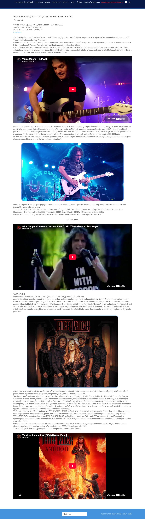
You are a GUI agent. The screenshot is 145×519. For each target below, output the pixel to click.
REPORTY (66, 2)
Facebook (17, 32)
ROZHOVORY (39, 2)
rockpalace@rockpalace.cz (112, 2)
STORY (73, 2)
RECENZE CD (56, 2)
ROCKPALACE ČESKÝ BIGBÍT (23, 2)
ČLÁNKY (80, 2)
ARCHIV (48, 2)
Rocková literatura (92, 2)
